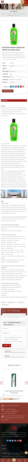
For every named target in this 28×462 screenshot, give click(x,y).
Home (4, 14)
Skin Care (9, 14)
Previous (1, 383)
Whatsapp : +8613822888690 (11, 411)
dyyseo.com (22, 456)
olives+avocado (21, 302)
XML (21, 453)
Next (26, 383)
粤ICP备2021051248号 (15, 455)
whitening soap (5, 304)
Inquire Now (8, 91)
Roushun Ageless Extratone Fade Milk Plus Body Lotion (14, 392)
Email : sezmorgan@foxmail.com (12, 405)
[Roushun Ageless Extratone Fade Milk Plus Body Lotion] (14, 379)
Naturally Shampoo (11, 302)
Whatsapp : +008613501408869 (8, 413)
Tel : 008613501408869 (10, 409)
